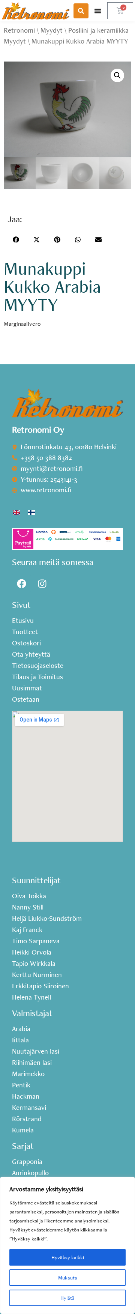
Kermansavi (29, 1107)
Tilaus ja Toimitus (37, 677)
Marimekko (28, 1074)
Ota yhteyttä (31, 654)
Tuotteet (25, 632)
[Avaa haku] (81, 10)
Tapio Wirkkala (34, 963)
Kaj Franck (27, 930)
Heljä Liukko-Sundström (47, 918)
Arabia (21, 1029)
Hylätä (67, 1297)
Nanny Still (28, 907)
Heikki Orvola (31, 952)
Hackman (25, 1096)
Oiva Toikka (29, 896)
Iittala (20, 1040)
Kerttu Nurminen (37, 975)
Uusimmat (27, 688)
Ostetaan (25, 699)
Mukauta (67, 1277)
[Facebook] (21, 583)
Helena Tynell (31, 997)
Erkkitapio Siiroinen (40, 986)
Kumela (23, 1130)
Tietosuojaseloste (37, 665)
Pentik (21, 1085)
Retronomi (19, 30)
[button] (98, 11)
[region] (67, 1245)
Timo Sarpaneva (36, 941)
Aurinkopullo (30, 1173)
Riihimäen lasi (32, 1062)
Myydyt (51, 30)
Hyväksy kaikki (67, 1257)
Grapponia (27, 1161)
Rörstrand (27, 1119)
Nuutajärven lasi (35, 1051)
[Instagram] (42, 583)
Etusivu (23, 620)
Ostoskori (26, 643)
